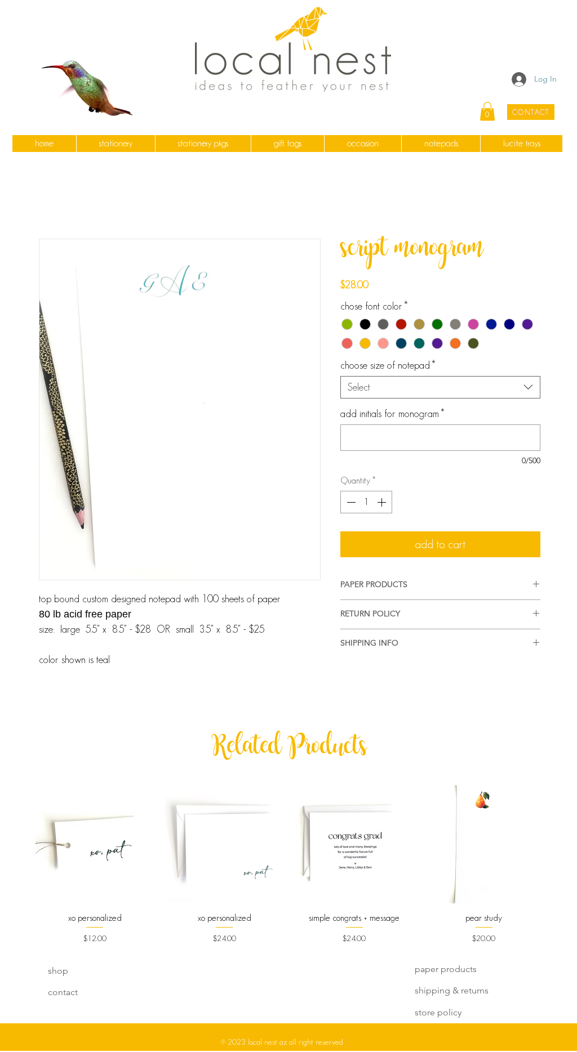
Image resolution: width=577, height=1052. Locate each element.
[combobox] (440, 387)
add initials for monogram (392, 413)
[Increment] (382, 502)
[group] (289, 865)
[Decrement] (350, 502)
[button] (115, 143)
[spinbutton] (366, 502)
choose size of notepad (387, 365)
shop (58, 970)
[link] (487, 111)
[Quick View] (94, 844)
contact (63, 992)
